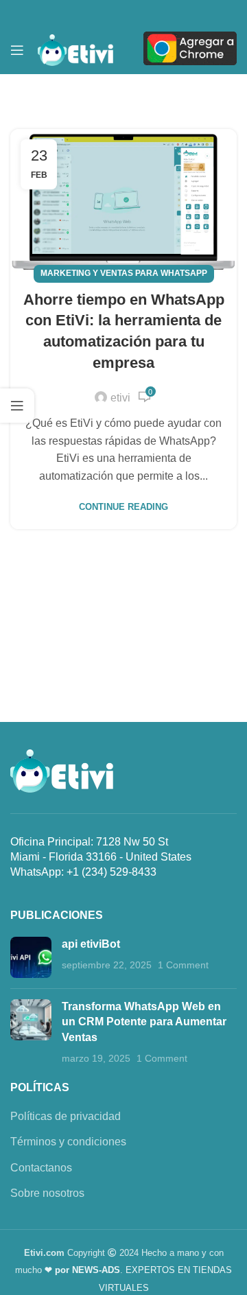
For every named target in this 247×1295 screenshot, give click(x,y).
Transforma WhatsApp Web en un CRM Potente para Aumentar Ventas (144, 1022)
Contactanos (41, 1168)
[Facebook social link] (79, 12)
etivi (120, 398)
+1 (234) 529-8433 (111, 872)
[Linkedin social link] (145, 12)
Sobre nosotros (47, 1193)
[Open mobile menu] (17, 50)
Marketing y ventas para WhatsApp (123, 273)
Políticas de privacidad (65, 1116)
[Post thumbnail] (30, 957)
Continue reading (123, 506)
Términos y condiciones (68, 1141)
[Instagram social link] (101, 12)
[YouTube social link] (123, 12)
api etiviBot (91, 944)
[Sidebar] (17, 405)
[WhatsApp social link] (167, 12)
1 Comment (183, 964)
